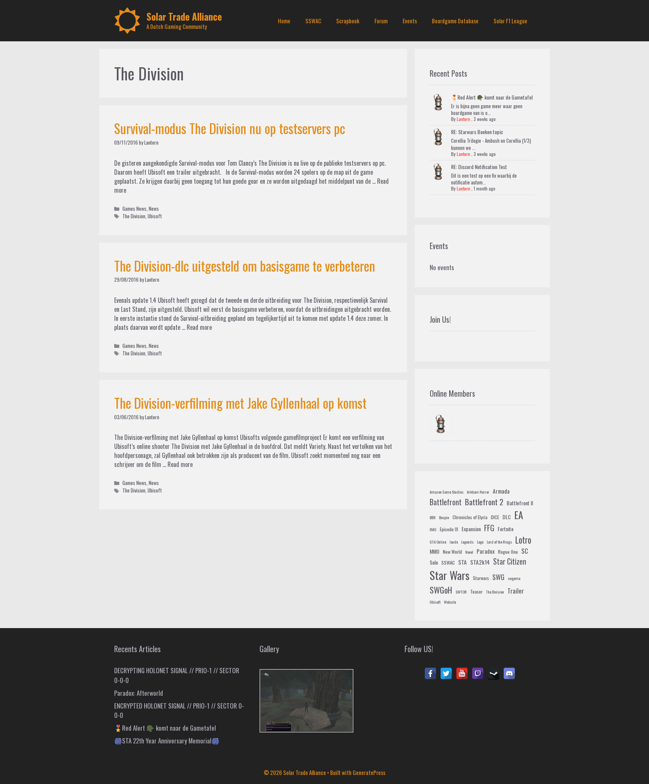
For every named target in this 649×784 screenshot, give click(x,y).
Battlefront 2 (484, 502)
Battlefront (446, 502)
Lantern (463, 119)
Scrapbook (347, 21)
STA (462, 562)
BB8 (433, 517)
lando (454, 542)
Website (450, 602)
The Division (133, 216)
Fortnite (505, 529)
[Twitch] (478, 674)
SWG (498, 577)
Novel (469, 552)
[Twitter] (446, 674)
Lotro (523, 539)
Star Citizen (509, 561)
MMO (434, 551)
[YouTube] (462, 674)
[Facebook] (430, 674)
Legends (467, 542)
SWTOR (461, 592)
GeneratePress (369, 772)
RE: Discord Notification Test (479, 167)
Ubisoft (155, 216)
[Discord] (509, 674)
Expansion (471, 529)
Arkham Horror (478, 492)
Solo (434, 562)
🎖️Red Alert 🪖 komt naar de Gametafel (492, 97)
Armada (501, 491)
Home (284, 21)
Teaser (476, 591)
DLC (507, 517)
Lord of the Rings (499, 542)
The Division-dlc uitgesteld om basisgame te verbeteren (244, 265)
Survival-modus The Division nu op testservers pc (229, 128)
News (154, 208)
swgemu (514, 578)
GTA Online (438, 542)
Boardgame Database (455, 21)
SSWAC (313, 21)
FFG (489, 527)
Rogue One (508, 551)
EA (518, 515)
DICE (495, 517)
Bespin (444, 517)
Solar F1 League (510, 21)
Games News (134, 208)
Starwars (481, 578)
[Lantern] (441, 425)
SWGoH (441, 589)
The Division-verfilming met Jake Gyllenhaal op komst (240, 402)
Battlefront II (520, 503)
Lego (480, 542)
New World (452, 551)
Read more (199, 327)
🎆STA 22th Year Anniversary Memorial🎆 (166, 740)
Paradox (486, 551)
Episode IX (449, 529)
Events (410, 21)
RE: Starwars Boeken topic (477, 132)
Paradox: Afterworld (138, 693)
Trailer (515, 590)
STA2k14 (480, 562)
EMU (433, 529)
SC (524, 551)
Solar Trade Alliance (184, 16)
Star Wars (449, 575)
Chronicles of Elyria (470, 517)
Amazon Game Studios (446, 492)
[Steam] (494, 674)
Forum (381, 21)
